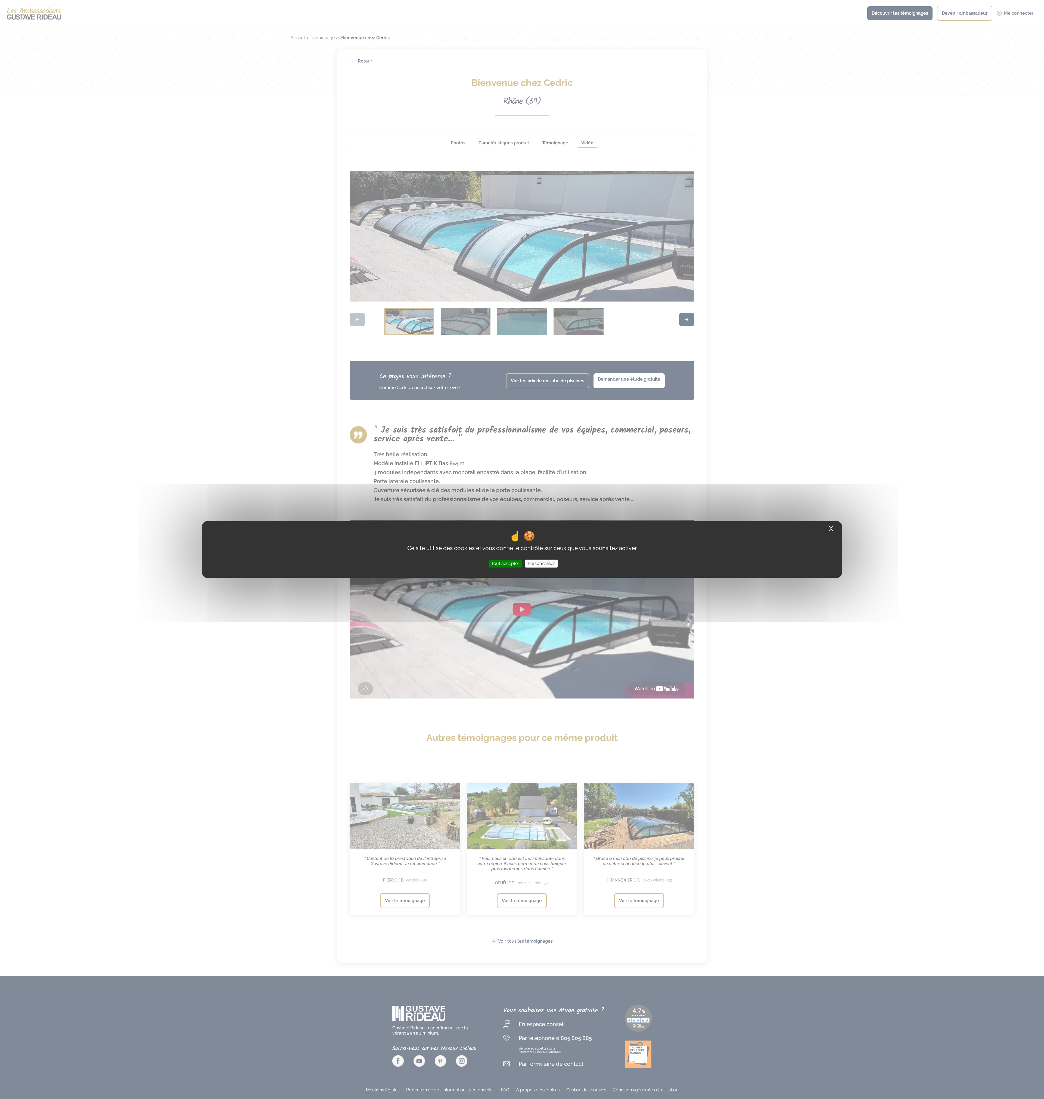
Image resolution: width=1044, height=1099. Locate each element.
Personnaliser (541, 563)
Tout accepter (505, 563)
